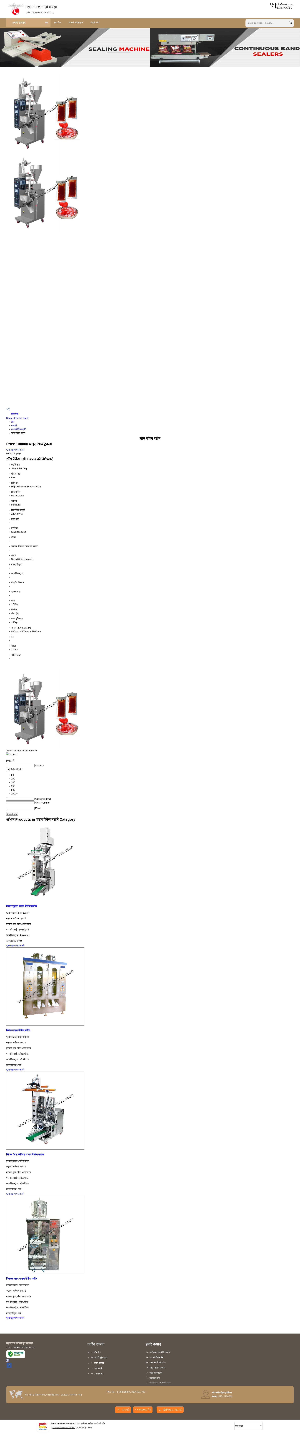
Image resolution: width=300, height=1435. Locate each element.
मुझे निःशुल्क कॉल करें (172, 1409)
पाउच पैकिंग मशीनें (18, 429)
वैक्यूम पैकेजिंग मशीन (157, 1367)
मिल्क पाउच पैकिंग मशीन (18, 1030)
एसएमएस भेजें (145, 1409)
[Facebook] (9, 1366)
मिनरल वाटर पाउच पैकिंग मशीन (21, 1278)
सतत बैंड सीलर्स (156, 1372)
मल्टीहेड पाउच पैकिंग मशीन (160, 1352)
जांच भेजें (14, 414)
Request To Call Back (17, 418)
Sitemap (98, 1373)
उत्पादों (14, 425)
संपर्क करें (94, 22)
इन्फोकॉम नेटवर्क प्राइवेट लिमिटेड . (63, 1427)
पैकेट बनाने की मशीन (158, 1362)
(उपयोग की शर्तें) (99, 1423)
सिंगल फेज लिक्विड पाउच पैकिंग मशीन (25, 1154)
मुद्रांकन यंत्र (155, 1377)
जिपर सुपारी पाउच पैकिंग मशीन (21, 906)
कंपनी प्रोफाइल (76, 22)
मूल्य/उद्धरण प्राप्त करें (15, 449)
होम (12, 421)
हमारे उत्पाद (19, 22)
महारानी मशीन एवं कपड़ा (41, 9)
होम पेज (57, 22)
